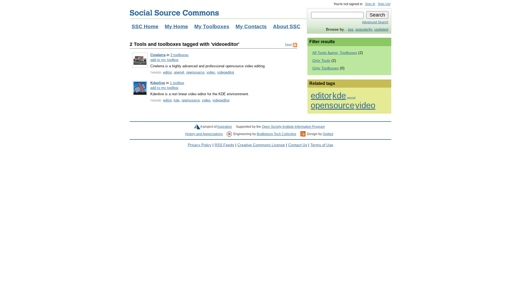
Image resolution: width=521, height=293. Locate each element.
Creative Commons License (261, 145)
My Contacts (251, 26)
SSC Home (145, 26)
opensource (195, 72)
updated (381, 29)
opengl (179, 72)
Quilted (328, 134)
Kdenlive (157, 83)
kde (176, 100)
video (211, 72)
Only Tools (321, 61)
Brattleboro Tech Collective (276, 134)
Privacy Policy (199, 145)
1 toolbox (177, 83)
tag (350, 29)
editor (167, 72)
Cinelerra (158, 55)
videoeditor (225, 72)
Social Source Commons (174, 13)
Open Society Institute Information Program (293, 127)
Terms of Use (321, 145)
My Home (176, 26)
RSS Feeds (224, 145)
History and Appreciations (204, 134)
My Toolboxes (211, 26)
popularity (363, 29)
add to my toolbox (164, 60)
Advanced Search (375, 22)
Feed (288, 44)
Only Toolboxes (325, 68)
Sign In (370, 4)
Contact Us (297, 145)
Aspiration (224, 127)
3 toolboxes (179, 55)
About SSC (286, 26)
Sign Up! (384, 4)
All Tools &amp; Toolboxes (334, 53)
